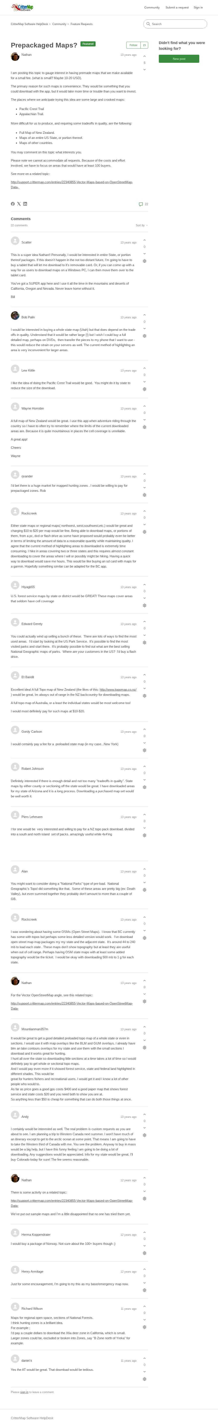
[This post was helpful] (144, 56)
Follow (133, 45)
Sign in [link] (198, 7)
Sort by (141, 225)
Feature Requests (82, 24)
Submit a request (177, 7)
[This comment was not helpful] (144, 253)
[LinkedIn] (25, 204)
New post (179, 58)
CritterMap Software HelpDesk (29, 24)
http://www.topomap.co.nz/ (118, 689)
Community (152, 7)
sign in (24, 1392)
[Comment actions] (144, 261)
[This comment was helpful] (144, 240)
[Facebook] (13, 204)
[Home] (22, 7)
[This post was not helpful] (144, 69)
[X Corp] (19, 204)
